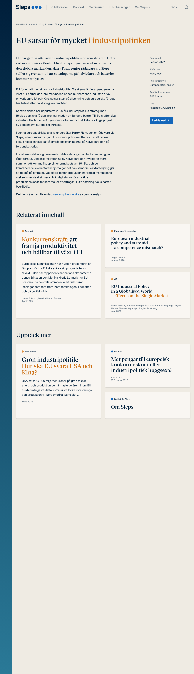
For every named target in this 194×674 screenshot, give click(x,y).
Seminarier (96, 7)
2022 (40, 24)
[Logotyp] (29, 7)
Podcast (78, 7)
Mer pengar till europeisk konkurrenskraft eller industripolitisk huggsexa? (141, 364)
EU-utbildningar (119, 7)
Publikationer (59, 7)
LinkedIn (170, 107)
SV (173, 7)
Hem (18, 24)
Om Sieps (141, 7)
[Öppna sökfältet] (186, 7)
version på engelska (66, 194)
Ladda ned (159, 120)
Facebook (155, 107)
